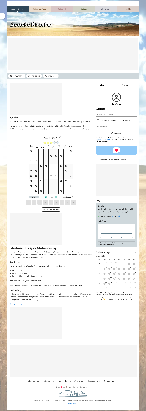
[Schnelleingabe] (48, 146)
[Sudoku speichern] (31, 146)
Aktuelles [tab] (107, 85)
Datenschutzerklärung (103, 139)
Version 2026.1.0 (73, 404)
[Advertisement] (73, 54)
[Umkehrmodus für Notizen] (70, 146)
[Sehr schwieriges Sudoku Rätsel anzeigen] (57, 142)
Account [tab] (128, 85)
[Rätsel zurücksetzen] (42, 146)
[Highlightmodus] (54, 146)
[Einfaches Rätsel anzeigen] (48, 142)
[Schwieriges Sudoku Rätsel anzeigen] (54, 142)
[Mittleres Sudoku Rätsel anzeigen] (51, 142)
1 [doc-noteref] (112, 216)
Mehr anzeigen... (16, 304)
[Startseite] (40, 25)
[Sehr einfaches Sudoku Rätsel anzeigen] (45, 142)
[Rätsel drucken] (37, 146)
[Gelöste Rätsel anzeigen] (118, 216)
